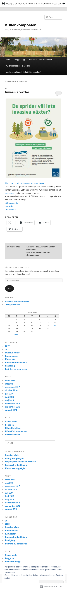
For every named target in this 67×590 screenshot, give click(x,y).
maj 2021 (9, 383)
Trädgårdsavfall (12, 304)
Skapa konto (11, 421)
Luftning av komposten (16, 369)
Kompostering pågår (15, 468)
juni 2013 (9, 396)
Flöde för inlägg (13, 427)
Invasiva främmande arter (17, 301)
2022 (38, 246)
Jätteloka (9, 206)
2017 (7, 346)
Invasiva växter (17, 92)
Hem (8, 59)
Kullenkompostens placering (18, 65)
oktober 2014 (11, 390)
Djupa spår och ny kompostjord (20, 461)
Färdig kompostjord (14, 458)
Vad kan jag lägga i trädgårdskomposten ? (23, 72)
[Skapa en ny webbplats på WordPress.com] (33, 3)
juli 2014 (9, 393)
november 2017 (12, 386)
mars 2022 (10, 380)
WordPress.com (13, 434)
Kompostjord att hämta (16, 362)
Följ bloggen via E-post (18, 267)
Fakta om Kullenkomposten (40, 59)
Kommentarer (11, 355)
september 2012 (12, 406)
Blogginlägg (19, 59)
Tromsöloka (10, 209)
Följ (9, 288)
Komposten (31, 249)
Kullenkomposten (20, 25)
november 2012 (12, 403)
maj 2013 (9, 400)
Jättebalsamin (11, 202)
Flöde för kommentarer (16, 431)
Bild (7, 89)
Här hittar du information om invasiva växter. (25, 183)
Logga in (9, 424)
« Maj (16, 334)
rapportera (10, 192)
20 (55, 325)
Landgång (10, 365)
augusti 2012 (11, 409)
